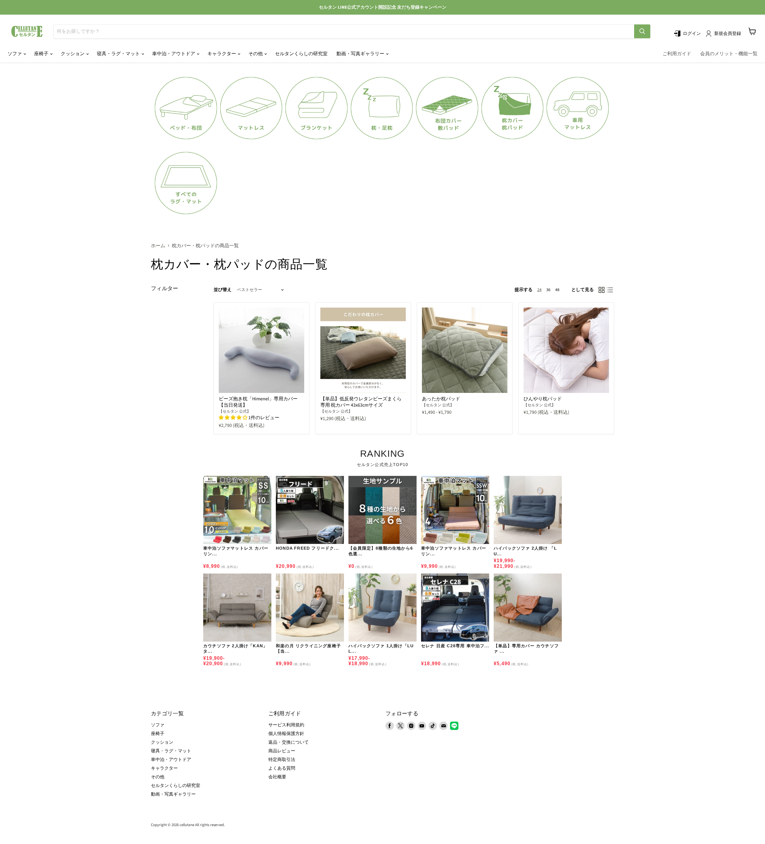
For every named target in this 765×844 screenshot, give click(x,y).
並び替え (223, 289)
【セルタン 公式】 (235, 411)
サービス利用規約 (286, 725)
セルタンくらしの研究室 (301, 53)
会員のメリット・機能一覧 (729, 53)
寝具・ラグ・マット (119, 53)
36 (548, 290)
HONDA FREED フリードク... (307, 548)
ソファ (15, 53)
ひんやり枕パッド (543, 399)
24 (539, 290)
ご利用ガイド (677, 53)
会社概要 (277, 777)
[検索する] (642, 31)
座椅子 (41, 53)
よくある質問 (281, 768)
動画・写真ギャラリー (360, 53)
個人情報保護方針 (286, 734)
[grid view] (601, 290)
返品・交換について (288, 742)
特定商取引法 (281, 760)
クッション (73, 53)
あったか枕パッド (441, 399)
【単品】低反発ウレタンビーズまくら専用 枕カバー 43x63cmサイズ (361, 402)
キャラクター (222, 53)
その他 (256, 53)
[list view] (610, 290)
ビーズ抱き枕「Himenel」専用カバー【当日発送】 (258, 402)
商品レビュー (281, 751)
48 (557, 290)
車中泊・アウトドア (174, 53)
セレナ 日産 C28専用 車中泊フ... (455, 645)
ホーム (158, 245)
